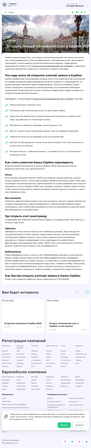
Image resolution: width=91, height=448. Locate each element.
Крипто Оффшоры (76, 410)
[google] (79, 441)
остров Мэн (79, 383)
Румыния (34, 386)
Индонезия (6, 354)
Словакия (49, 386)
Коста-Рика (6, 357)
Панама (78, 360)
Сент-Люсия (50, 363)
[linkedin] (86, 441)
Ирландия (5, 380)
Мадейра (5, 383)
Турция (19, 366)
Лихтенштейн (66, 380)
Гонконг (49, 351)
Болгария (20, 377)
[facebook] (65, 441)
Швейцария (21, 389)
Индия (77, 351)
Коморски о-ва (80, 354)
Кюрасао (34, 357)
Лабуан (48, 357)
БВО (18, 351)
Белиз (63, 346)
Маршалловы (80, 357)
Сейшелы (20, 363)
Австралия (6, 346)
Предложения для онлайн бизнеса (15, 407)
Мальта (34, 383)
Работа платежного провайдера (14, 404)
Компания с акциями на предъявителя (56, 406)
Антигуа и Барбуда (20, 347)
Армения (34, 346)
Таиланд (5, 366)
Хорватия (78, 386)
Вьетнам (34, 351)
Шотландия (35, 389)
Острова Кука (66, 360)
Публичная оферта (11, 440)
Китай (63, 354)
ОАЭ (47, 360)
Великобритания (8, 377)
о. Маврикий (36, 360)
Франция (64, 386)
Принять (64, 425)
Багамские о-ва (52, 346)
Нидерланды (65, 383)
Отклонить (79, 425)
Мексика (5, 360)
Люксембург (80, 380)
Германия (64, 377)
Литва (48, 380)
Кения (48, 354)
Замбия (49, 366)
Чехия (4, 389)
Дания (77, 377)
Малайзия (64, 357)
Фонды (49, 398)
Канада (34, 354)
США (77, 363)
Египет (63, 366)
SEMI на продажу (53, 410)
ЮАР (33, 366)
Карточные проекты (76, 398)
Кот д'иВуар (21, 357)
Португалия (21, 386)
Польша (5, 386)
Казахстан (20, 354)
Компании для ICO (54, 401)
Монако (49, 383)
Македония (21, 383)
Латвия (33, 380)
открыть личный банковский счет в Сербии (52, 66)
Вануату (5, 351)
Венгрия (34, 377)
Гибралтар (50, 377)
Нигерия (20, 360)
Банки (4, 398)
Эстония (49, 389)
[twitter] (72, 441)
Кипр (18, 380)
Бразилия (79, 346)
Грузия (63, 351)
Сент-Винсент (36, 363)
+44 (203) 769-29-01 (75, 6)
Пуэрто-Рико (7, 363)
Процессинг (6, 401)
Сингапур (64, 363)
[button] (77, 292)
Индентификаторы (76, 405)
